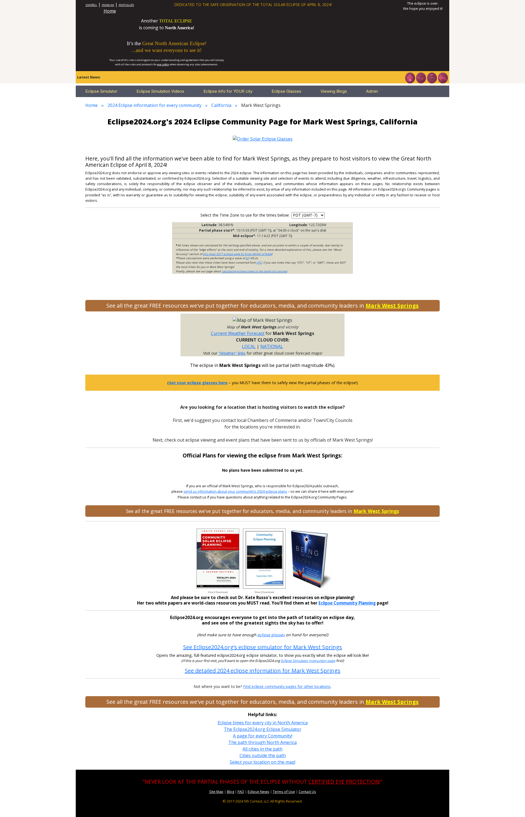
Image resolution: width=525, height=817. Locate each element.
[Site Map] (432, 77)
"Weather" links (232, 353)
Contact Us (307, 791)
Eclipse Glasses (286, 91)
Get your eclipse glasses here (198, 382)
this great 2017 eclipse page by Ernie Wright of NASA (237, 254)
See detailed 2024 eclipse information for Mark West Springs (262, 670)
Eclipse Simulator (101, 91)
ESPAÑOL (91, 5)
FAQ (241, 791)
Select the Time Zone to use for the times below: (245, 215)
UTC (259, 262)
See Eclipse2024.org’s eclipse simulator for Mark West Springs (262, 647)
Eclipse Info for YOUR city (227, 91)
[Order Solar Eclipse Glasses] (263, 138)
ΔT (247, 258)
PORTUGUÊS (126, 5)
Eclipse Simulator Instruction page (308, 660)
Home (110, 11)
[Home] (410, 77)
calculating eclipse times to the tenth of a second (254, 271)
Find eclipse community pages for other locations (287, 686)
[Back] (443, 77)
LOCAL (249, 346)
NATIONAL (271, 346)
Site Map (216, 791)
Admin (372, 91)
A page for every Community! (262, 736)
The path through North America (262, 742)
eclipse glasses (271, 634)
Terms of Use (284, 791)
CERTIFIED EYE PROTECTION (343, 781)
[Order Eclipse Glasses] (421, 77)
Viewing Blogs (333, 91)
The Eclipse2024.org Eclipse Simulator (262, 729)
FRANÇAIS (108, 5)
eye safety (163, 64)
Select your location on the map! (262, 762)
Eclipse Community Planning (347, 603)
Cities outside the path (263, 755)
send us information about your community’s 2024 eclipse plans (235, 491)
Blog (230, 791)
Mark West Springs (392, 305)
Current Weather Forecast (237, 333)
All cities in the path (262, 749)
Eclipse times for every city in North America (263, 723)
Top (513, 804)
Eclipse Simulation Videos (160, 91)
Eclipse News (258, 791)
